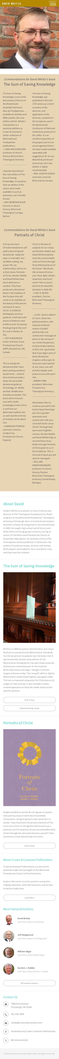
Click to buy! (29, 700)
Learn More (29, 897)
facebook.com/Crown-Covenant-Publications (33, 1031)
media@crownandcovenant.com (26, 1022)
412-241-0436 (17, 1014)
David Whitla (11, 3)
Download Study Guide (29, 708)
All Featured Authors (29, 983)
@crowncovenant (19, 1040)
